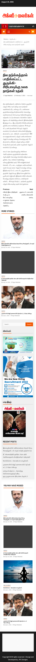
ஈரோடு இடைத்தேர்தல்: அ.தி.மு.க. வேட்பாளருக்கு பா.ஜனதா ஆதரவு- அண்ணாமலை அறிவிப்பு (10, 197)
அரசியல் (5, 70)
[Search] (29, 32)
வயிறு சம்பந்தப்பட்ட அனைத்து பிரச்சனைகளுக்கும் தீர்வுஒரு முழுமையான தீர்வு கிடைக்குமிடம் (15, 473)
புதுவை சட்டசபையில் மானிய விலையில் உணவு (26, 193)
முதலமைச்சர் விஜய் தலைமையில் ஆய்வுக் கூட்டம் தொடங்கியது (17, 313)
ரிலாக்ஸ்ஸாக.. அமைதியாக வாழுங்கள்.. (16, 461)
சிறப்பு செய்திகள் (7, 585)
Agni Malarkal (9, 95)
